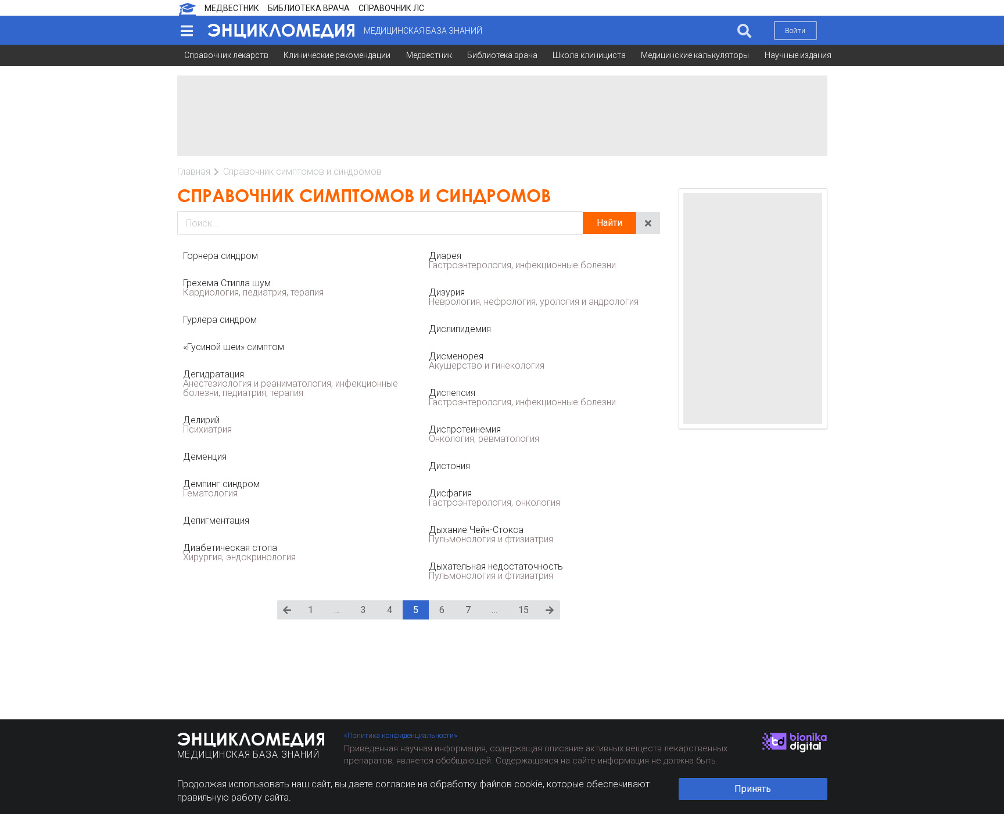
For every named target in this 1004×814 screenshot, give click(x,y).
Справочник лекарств (226, 55)
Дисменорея (486, 361)
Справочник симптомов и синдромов (302, 171)
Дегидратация (290, 383)
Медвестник (429, 55)
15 (523, 609)
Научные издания (798, 55)
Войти (795, 30)
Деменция (205, 456)
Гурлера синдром (220, 319)
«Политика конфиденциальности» (400, 735)
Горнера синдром (220, 255)
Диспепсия (522, 397)
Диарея (522, 260)
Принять (752, 788)
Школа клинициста (589, 55)
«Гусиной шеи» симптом (233, 346)
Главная (193, 171)
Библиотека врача (502, 55)
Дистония (449, 465)
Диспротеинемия (484, 434)
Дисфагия (494, 498)
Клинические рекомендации (337, 55)
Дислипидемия (460, 328)
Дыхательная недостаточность (496, 571)
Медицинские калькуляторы (695, 55)
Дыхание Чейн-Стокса (491, 534)
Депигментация (216, 520)
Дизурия (534, 297)
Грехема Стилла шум (253, 288)
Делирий (207, 425)
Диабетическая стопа (239, 552)
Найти (609, 222)
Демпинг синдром (221, 488)
